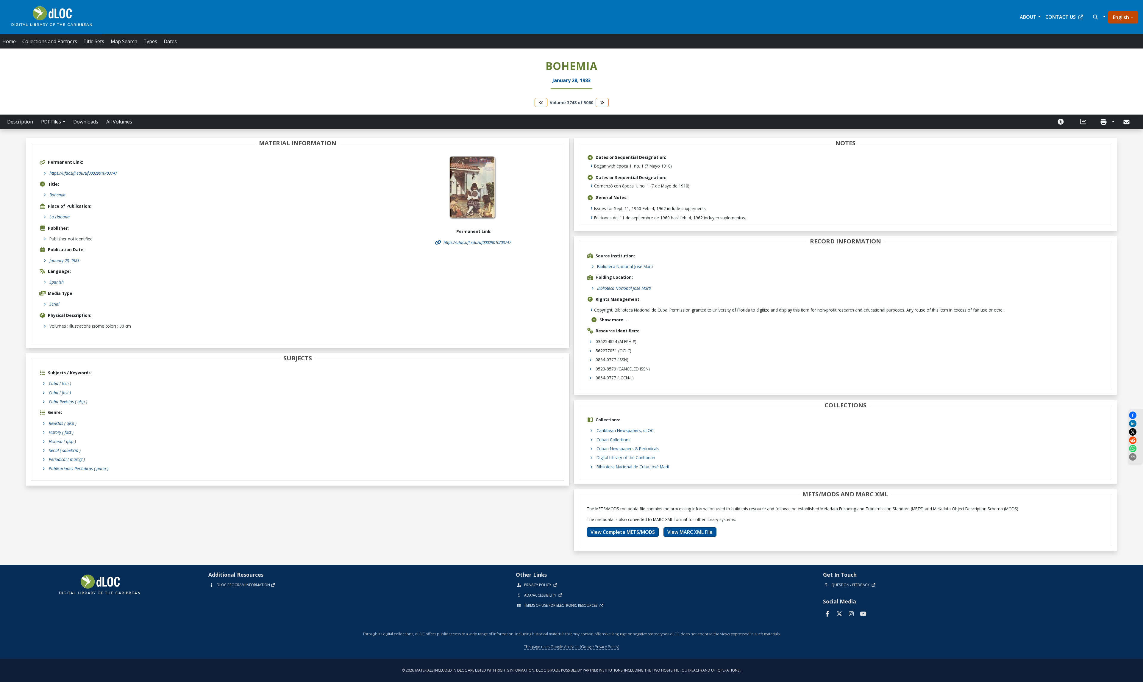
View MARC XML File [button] (690, 532)
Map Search (124, 41)
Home (9, 41)
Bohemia (57, 195)
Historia (62, 441)
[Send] (1127, 122)
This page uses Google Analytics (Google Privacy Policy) (571, 646)
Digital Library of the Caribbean (626, 457)
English (1121, 17)
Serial (54, 304)
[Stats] (1083, 122)
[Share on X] (1135, 432)
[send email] (1135, 457)
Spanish (56, 282)
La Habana (59, 217)
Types (150, 41)
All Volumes (119, 121)
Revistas (62, 423)
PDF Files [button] (51, 121)
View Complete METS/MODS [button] (623, 532)
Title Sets (93, 41)
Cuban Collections (613, 439)
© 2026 (571, 670)
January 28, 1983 (64, 260)
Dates (170, 41)
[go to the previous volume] (541, 102)
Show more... (613, 320)
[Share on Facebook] (1135, 415)
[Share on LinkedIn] (1135, 423)
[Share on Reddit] (1135, 440)
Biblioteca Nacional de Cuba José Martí (633, 467)
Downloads (85, 121)
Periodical (67, 459)
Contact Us (1060, 17)
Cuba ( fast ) (60, 392)
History (61, 432)
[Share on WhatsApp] (1135, 448)
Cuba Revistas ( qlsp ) (68, 401)
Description (20, 121)
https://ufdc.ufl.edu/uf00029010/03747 (83, 173)
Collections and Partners (49, 41)
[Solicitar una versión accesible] (1061, 122)
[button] (1098, 17)
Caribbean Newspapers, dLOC (625, 430)
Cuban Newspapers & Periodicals (628, 448)
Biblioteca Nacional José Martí (625, 266)
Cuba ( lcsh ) (60, 383)
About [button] (1028, 17)
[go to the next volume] (602, 102)
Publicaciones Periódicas (78, 468)
